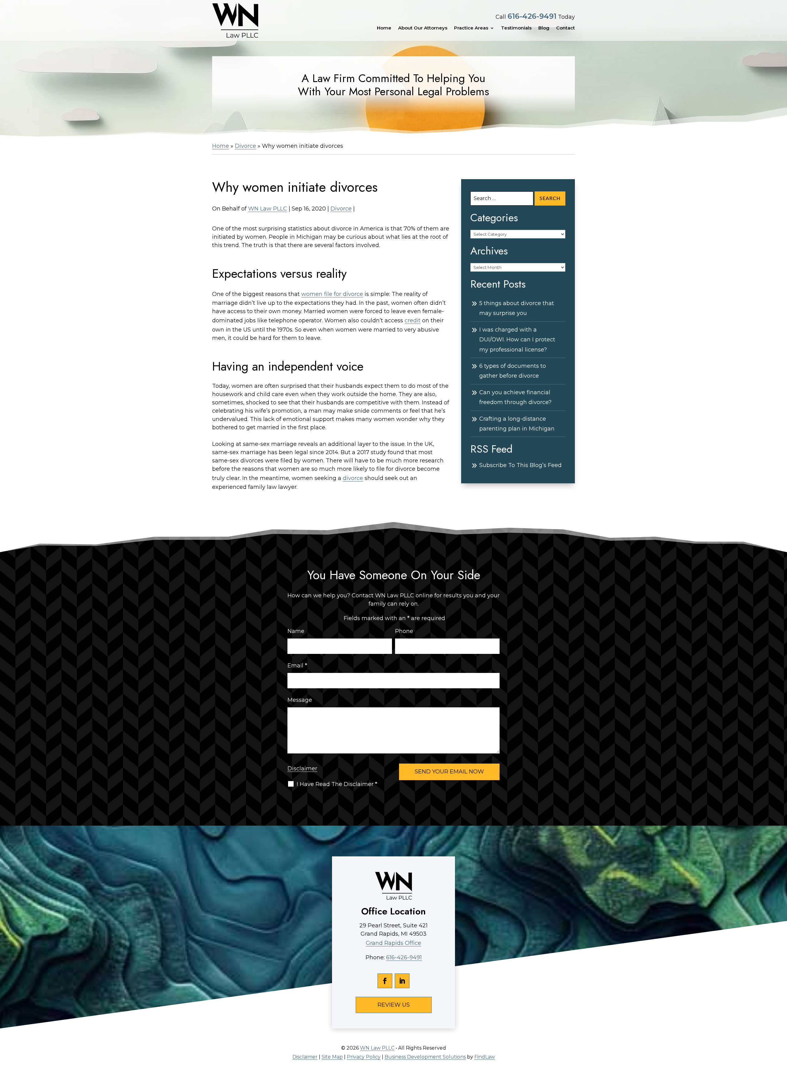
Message (299, 700)
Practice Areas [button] (471, 28)
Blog (543, 28)
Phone (404, 631)
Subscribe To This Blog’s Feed (520, 465)
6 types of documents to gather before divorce (512, 371)
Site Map (332, 1057)
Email (297, 665)
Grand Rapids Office (393, 943)
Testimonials (516, 28)
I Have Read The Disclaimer (337, 784)
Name (295, 631)
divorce (353, 478)
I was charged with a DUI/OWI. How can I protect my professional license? (517, 339)
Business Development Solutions (425, 1057)
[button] (781, 1032)
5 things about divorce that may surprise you (516, 308)
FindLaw (484, 1057)
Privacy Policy (364, 1057)
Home (384, 28)
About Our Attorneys (422, 28)
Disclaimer (302, 768)
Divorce (341, 208)
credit (413, 320)
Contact (565, 28)
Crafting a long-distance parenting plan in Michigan (517, 423)
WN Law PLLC (267, 208)
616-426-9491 (532, 16)
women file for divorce (332, 294)
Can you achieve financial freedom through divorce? (515, 397)
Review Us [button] (394, 1004)
